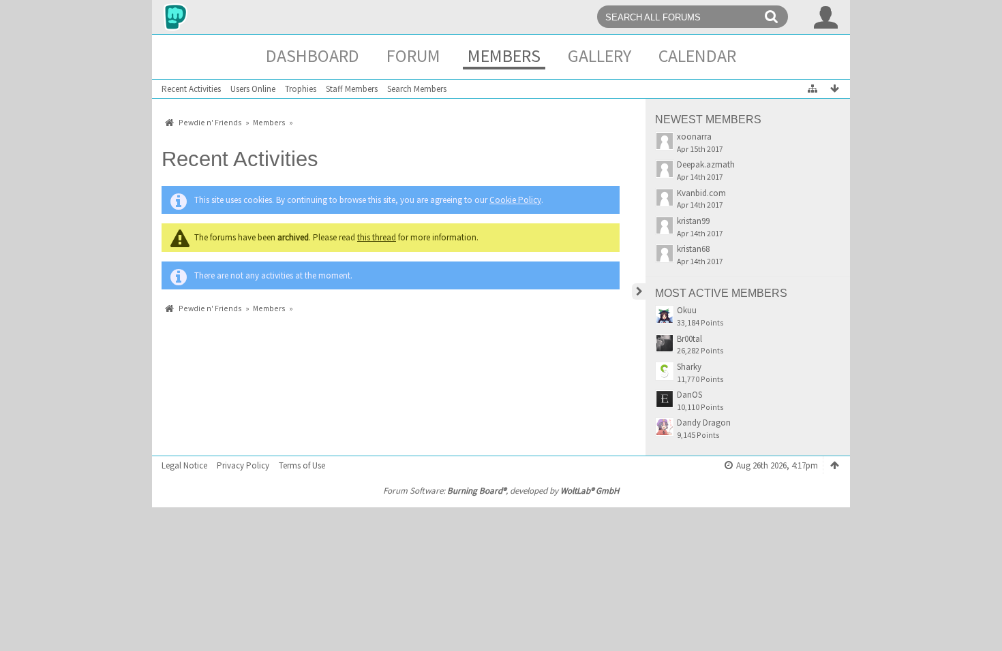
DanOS (689, 394)
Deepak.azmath (706, 164)
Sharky (689, 366)
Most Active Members (721, 293)
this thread (376, 237)
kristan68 (693, 249)
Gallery (599, 55)
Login (826, 17)
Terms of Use (302, 465)
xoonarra (694, 136)
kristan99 (693, 221)
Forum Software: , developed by (501, 490)
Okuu (687, 310)
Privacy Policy (243, 465)
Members (504, 55)
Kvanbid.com (701, 193)
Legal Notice (184, 465)
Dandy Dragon (704, 422)
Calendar (697, 55)
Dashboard (312, 55)
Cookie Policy (515, 200)
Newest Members (708, 119)
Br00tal (689, 339)
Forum (413, 55)
